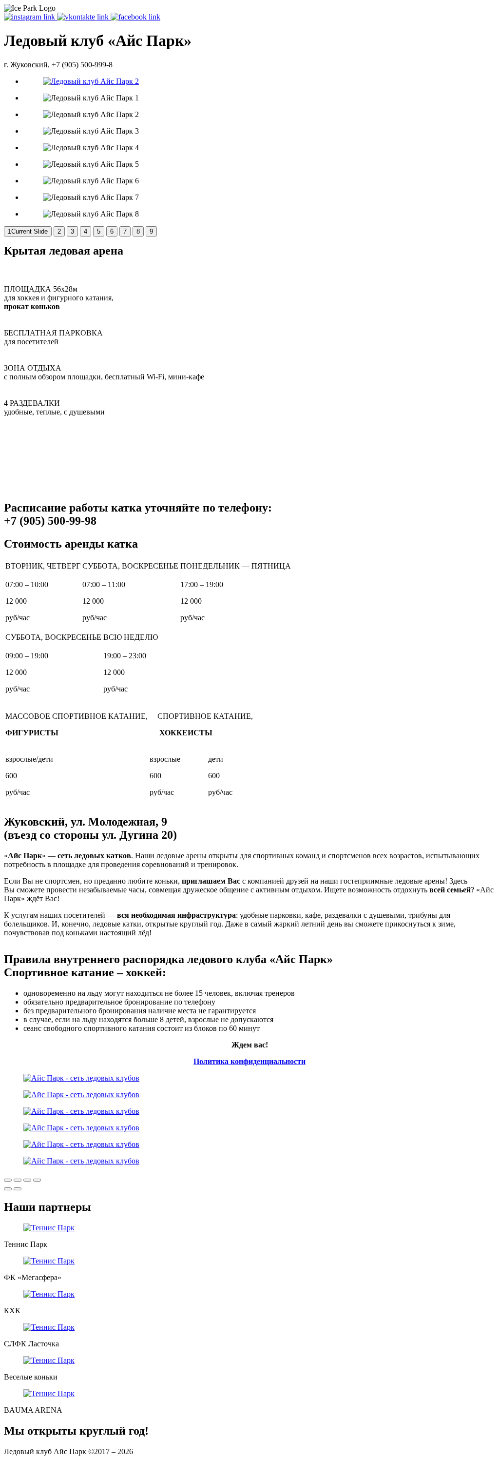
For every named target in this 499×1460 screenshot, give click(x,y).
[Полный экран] (27, 1180)
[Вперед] (17, 1188)
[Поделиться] (17, 1180)
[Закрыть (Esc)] (8, 1180)
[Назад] (8, 1188)
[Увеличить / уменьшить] (37, 1180)
